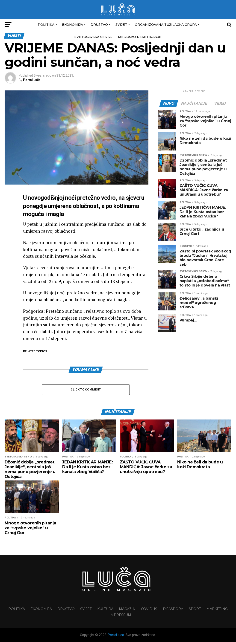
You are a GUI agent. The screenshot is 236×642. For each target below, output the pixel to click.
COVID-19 (149, 609)
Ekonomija (72, 25)
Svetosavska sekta (93, 37)
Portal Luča (32, 80)
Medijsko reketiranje (139, 37)
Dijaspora (173, 609)
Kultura (105, 609)
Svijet (121, 25)
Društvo (99, 25)
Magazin (127, 609)
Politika (46, 25)
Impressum (120, 615)
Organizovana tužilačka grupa (166, 25)
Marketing (217, 609)
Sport (195, 609)
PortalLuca (116, 635)
